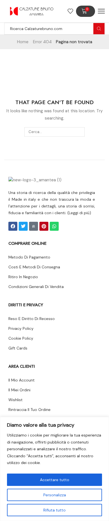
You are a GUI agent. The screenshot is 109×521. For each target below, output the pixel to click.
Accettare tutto (54, 479)
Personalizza (54, 494)
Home (23, 42)
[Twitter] (23, 226)
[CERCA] (80, 132)
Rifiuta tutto (54, 510)
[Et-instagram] (33, 226)
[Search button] (99, 28)
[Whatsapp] (54, 226)
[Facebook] (12, 226)
